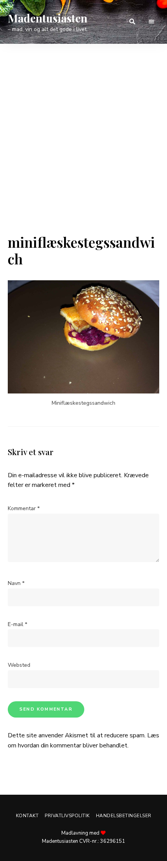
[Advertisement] (83, 146)
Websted (19, 665)
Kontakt (27, 816)
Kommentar (24, 508)
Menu (151, 21)
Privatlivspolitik (67, 816)
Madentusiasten (47, 18)
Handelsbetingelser (123, 816)
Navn (16, 583)
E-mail (17, 624)
